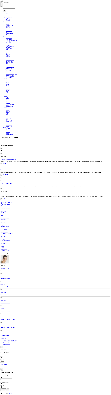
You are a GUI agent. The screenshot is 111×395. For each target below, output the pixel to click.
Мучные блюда (9, 48)
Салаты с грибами (10, 76)
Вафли (7, 99)
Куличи (7, 90)
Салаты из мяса (9, 70)
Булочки (7, 86)
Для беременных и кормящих (7, 233)
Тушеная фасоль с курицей (8, 159)
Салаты (4, 69)
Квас (7, 114)
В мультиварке (4, 249)
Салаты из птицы (9, 71)
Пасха (2, 225)
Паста (7, 50)
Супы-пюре (8, 29)
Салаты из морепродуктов (11, 74)
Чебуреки (8, 87)
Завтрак (2, 212)
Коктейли (8, 108)
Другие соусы (9, 126)
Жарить (2, 241)
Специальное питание (5, 230)
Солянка (7, 28)
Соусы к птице (9, 120)
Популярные (8, 19)
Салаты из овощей (10, 75)
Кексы (7, 93)
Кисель (7, 112)
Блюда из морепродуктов (11, 40)
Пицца (7, 84)
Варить (2, 246)
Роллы (7, 64)
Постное (2, 237)
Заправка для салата (10, 122)
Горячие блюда (6, 36)
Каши (7, 49)
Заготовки (5, 127)
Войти (5, 13)
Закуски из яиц (9, 57)
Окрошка (8, 27)
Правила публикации (8, 342)
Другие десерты (9, 106)
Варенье (7, 133)
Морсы (7, 113)
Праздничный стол (5, 218)
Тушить (2, 244)
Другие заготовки (9, 134)
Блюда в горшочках (10, 46)
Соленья (7, 130)
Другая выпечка (9, 94)
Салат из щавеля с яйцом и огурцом (11, 194)
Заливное (8, 54)
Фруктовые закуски (10, 67)
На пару (2, 247)
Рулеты (7, 55)
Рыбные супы (9, 31)
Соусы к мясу (9, 118)
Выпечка (5, 78)
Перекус (2, 216)
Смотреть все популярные (6, 202)
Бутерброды (8, 53)
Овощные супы (9, 26)
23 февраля (3, 219)
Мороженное (8, 101)
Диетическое (3, 236)
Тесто (7, 83)
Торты (7, 97)
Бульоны (7, 24)
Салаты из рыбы (9, 72)
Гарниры (8, 45)
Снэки (7, 65)
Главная (5, 140)
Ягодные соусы (9, 123)
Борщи (7, 22)
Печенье (7, 98)
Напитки (5, 107)
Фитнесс (2, 239)
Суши (7, 63)
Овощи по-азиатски (6, 183)
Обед (2, 213)
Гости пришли (4, 229)
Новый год (3, 222)
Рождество (3, 223)
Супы (4, 21)
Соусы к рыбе (9, 119)
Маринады (8, 128)
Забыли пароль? (4, 364)
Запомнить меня (5, 360)
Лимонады (8, 110)
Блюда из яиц (8, 42)
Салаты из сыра (9, 77)
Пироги (7, 85)
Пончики (8, 89)
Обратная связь (6, 344)
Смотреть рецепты (5, 268)
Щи (6, 34)
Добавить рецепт (5, 204)
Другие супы (8, 35)
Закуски (5, 52)
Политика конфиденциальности (10, 340)
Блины (7, 79)
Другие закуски (9, 68)
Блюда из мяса (9, 38)
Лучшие (7, 18)
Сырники (8, 82)
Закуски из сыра (9, 61)
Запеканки (8, 47)
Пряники (8, 103)
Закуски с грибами (10, 60)
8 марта (2, 220)
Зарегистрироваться (11, 366)
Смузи (7, 115)
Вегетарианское (4, 232)
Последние (8, 20)
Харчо (7, 32)
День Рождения (4, 228)
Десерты (5, 96)
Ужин (2, 215)
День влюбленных (5, 226)
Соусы (4, 117)
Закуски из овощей (10, 58)
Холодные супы (9, 33)
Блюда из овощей (9, 43)
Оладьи (7, 81)
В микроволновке (5, 250)
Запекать (3, 243)
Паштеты (8, 56)
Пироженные (8, 100)
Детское (2, 234)
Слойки (7, 91)
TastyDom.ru (3, 338)
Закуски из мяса (9, 62)
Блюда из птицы (9, 41)
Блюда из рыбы (9, 39)
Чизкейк (7, 105)
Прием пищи (3, 211)
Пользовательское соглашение (9, 341)
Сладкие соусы (9, 121)
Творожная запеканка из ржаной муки (11, 169)
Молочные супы (9, 25)
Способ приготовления (6, 240)
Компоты (8, 111)
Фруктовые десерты (10, 104)
